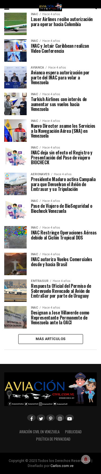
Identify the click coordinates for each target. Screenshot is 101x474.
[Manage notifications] (85, 459)
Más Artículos (50, 339)
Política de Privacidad (53, 439)
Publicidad (73, 431)
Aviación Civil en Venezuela (39, 431)
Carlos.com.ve (62, 466)
